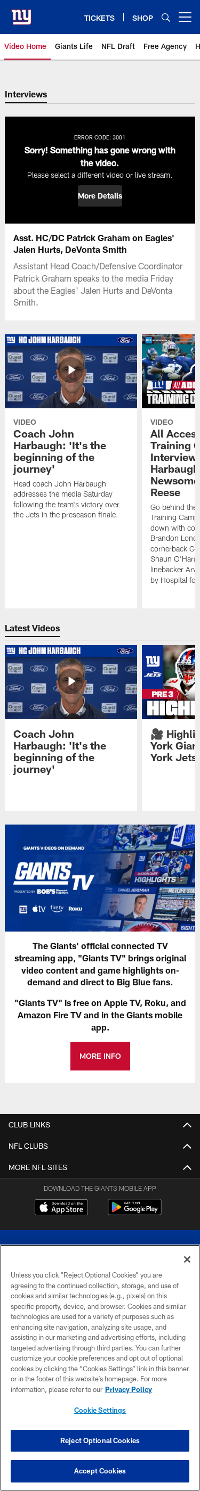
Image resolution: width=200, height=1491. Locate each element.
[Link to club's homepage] (21, 12)
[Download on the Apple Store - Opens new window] (61, 1208)
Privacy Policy (128, 1389)
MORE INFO (100, 1055)
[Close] (187, 1259)
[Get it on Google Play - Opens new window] (134, 1212)
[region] (100, 1368)
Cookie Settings (100, 1410)
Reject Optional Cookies (100, 1440)
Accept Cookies (100, 1471)
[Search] (166, 17)
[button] (100, 196)
